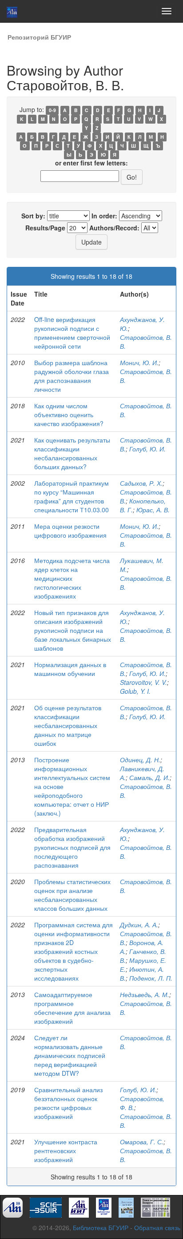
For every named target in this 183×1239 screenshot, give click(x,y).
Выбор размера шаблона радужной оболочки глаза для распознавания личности (71, 376)
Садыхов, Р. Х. (141, 483)
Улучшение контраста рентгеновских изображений (65, 1150)
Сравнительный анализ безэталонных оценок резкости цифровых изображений (68, 1103)
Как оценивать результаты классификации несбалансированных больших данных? (72, 453)
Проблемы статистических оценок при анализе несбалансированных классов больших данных (72, 895)
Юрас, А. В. (153, 509)
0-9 (52, 110)
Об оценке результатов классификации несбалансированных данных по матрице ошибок (67, 725)
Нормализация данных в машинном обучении (70, 669)
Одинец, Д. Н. (140, 759)
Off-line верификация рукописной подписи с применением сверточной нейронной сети (72, 332)
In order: (104, 215)
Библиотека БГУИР (100, 1227)
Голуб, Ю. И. (147, 448)
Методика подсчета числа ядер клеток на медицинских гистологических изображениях (72, 578)
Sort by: (33, 215)
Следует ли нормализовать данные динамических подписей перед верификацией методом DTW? (69, 1055)
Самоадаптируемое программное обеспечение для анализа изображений (72, 1008)
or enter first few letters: (91, 162)
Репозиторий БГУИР (39, 36)
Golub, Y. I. (135, 691)
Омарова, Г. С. (141, 1141)
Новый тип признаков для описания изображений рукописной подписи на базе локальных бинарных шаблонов (72, 630)
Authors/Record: (114, 227)
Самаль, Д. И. (149, 777)
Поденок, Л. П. (150, 978)
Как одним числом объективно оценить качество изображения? (68, 414)
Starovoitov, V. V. (143, 682)
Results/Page (45, 227)
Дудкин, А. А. (139, 924)
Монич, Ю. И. (139, 362)
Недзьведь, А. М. (144, 994)
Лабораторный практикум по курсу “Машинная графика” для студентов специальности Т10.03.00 (71, 496)
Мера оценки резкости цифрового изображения (70, 530)
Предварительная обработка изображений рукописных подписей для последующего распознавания (72, 847)
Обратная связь (157, 1227)
